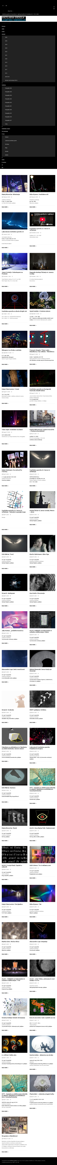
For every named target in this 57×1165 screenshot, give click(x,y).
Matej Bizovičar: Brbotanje (11, 194)
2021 (6, 55)
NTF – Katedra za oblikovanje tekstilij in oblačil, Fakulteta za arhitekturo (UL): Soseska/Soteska (14, 1095)
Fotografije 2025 (8, 91)
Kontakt (6, 151)
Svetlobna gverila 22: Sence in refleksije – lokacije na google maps (14, 511)
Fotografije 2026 (8, 88)
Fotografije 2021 (8, 106)
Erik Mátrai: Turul (8, 554)
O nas (3, 134)
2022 (6, 51)
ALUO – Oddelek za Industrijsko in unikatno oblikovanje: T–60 (13, 979)
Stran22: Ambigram (8, 593)
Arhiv (3, 159)
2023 (6, 48)
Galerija (4, 85)
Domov (3, 26)
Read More (4, 207)
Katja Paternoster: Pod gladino (12, 904)
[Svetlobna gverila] (14, 19)
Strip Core (10, 11)
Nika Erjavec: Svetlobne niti (39, 194)
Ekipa (6, 147)
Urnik (3, 31)
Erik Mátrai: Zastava (8, 788)
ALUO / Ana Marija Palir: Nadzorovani (42, 828)
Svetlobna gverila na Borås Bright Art (14, 311)
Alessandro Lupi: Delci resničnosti (13, 669)
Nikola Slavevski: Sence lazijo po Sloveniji (41, 670)
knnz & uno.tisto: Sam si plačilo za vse (42, 1018)
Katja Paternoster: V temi (10, 389)
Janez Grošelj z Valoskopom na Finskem (12, 273)
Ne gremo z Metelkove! (10, 1136)
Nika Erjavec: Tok (35, 904)
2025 (6, 40)
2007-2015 (7, 76)
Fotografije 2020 (8, 109)
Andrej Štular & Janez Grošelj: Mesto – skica (42, 511)
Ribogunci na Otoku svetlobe (11, 350)
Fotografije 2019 (8, 113)
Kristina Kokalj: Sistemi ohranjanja (13, 1018)
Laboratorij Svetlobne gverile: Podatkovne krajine (40, 747)
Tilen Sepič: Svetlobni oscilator (12, 429)
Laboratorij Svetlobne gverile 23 (13, 232)
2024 (6, 44)
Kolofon (6, 155)
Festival (6, 137)
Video (6, 124)
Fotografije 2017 (8, 120)
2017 (6, 69)
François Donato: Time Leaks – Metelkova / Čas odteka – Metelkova (42, 350)
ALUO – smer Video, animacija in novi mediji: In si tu (42, 979)
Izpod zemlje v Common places (40, 311)
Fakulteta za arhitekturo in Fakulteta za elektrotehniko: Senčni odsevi (14, 747)
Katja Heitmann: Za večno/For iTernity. (12, 470)
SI (2, 165)
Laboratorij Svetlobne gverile (11, 140)
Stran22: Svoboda (8, 710)
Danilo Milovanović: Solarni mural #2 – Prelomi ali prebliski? (42, 430)
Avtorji (3, 34)
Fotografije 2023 (8, 98)
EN (6, 5)
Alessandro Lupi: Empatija (38, 941)
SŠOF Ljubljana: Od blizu (38, 710)
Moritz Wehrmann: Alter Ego (39, 554)
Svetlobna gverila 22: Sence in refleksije (40, 229)
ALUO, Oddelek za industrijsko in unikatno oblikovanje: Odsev (41, 631)
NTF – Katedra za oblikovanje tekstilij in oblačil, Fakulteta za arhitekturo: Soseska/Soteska (42, 789)
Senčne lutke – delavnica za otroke (41, 1055)
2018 (6, 66)
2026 (3, 29)
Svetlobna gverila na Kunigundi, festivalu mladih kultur (40, 389)
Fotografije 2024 (8, 95)
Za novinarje (5, 131)
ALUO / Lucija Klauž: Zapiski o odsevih (12, 866)
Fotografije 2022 (8, 102)
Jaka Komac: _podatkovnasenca (12, 630)
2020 (6, 58)
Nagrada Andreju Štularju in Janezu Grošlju (42, 273)
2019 (6, 62)
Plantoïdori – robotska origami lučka (42, 1094)
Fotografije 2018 (8, 116)
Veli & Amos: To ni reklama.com (40, 865)
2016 (6, 73)
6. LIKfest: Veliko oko (9, 1055)
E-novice (4, 162)
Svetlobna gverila (13, 1160)
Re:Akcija (7, 144)
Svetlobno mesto (6, 128)
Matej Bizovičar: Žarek (9, 828)
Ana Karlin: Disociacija (37, 593)
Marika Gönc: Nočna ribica (10, 941)
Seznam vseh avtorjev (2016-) (11, 80)
